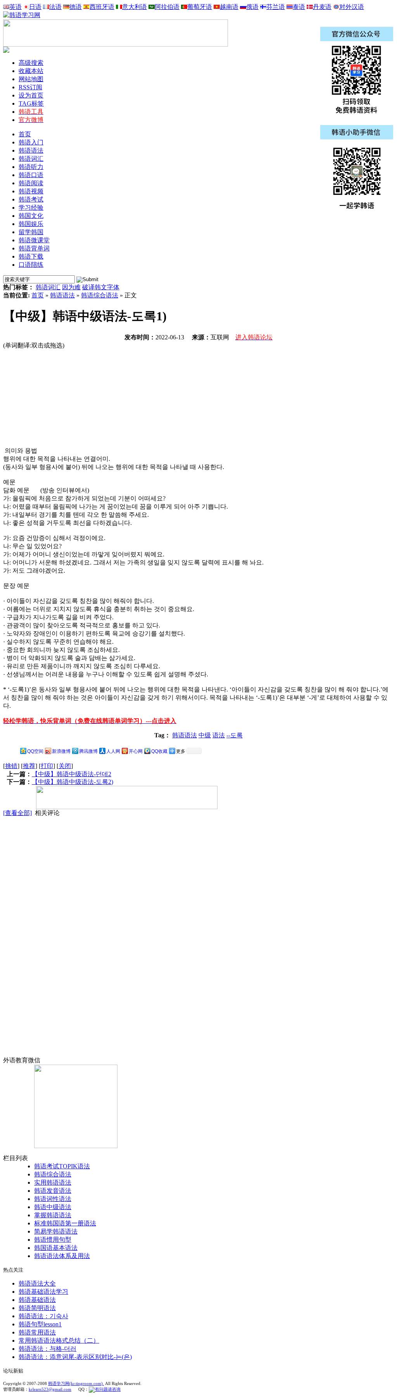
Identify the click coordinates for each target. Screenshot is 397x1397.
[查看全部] (17, 813)
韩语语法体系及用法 (62, 1256)
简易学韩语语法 (56, 1231)
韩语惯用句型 (52, 1239)
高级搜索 (31, 62)
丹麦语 (322, 6)
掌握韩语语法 (52, 1215)
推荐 (29, 766)
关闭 (65, 766)
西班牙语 (102, 6)
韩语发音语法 (52, 1190)
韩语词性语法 (52, 1198)
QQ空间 (35, 751)
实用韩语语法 (52, 1182)
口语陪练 (31, 264)
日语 (35, 6)
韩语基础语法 (37, 1299)
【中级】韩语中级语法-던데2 (71, 774)
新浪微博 (61, 751)
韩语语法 (62, 295)
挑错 (11, 766)
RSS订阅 (30, 87)
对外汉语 (351, 6)
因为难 (71, 287)
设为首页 (31, 95)
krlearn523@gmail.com (50, 1389)
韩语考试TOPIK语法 (62, 1166)
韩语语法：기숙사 (43, 1316)
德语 (75, 6)
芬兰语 (275, 6)
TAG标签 (31, 103)
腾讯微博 (88, 751)
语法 (218, 735)
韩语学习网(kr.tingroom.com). (76, 1383)
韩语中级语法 (52, 1207)
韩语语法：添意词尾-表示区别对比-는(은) (75, 1357)
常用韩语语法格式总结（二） (59, 1340)
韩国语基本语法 (56, 1247)
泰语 (299, 6)
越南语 (229, 6)
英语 (15, 6)
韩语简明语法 (37, 1308)
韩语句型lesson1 (40, 1324)
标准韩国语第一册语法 (65, 1223)
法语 (55, 6)
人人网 (113, 751)
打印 (47, 766)
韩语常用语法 (37, 1332)
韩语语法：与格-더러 (47, 1348)
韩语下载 (31, 256)
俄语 (252, 6)
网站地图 (31, 79)
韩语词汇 (48, 287)
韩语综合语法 (99, 295)
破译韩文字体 (100, 287)
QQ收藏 (159, 751)
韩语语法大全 (37, 1283)
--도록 (234, 735)
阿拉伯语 (167, 6)
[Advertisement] (61, 398)
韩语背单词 (34, 248)
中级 (204, 735)
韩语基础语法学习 (43, 1291)
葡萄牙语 (199, 6)
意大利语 (134, 6)
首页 (25, 134)
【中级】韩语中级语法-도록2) (72, 781)
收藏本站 (31, 71)
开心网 (136, 751)
